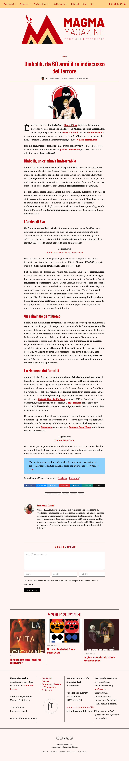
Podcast (45, 681)
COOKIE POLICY (82, 751)
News (85, 4)
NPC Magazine (49, 687)
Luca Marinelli (70, 132)
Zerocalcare (46, 427)
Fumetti (64, 56)
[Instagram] (112, 4)
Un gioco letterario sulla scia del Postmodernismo (99, 659)
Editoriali (75, 4)
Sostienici (47, 690)
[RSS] (118, 4)
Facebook (62, 478)
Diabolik (65, 494)
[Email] (121, 4)
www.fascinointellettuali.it (80, 707)
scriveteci (99, 689)
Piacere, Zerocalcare (64, 440)
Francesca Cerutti (45, 505)
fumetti (81, 494)
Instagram (74, 478)
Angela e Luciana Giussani (53, 494)
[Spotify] (115, 4)
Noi (92, 4)
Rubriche (24, 4)
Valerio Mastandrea (87, 139)
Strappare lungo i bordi (80, 427)
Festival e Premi (41, 4)
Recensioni (9, 4)
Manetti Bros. (70, 125)
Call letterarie (59, 4)
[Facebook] (110, 4)
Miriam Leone (95, 132)
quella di (70, 149)
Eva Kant (73, 494)
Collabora (53, 751)
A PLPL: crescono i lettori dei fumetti (64, 252)
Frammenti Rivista (51, 684)
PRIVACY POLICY (72, 751)
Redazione (47, 678)
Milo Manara (74, 402)
